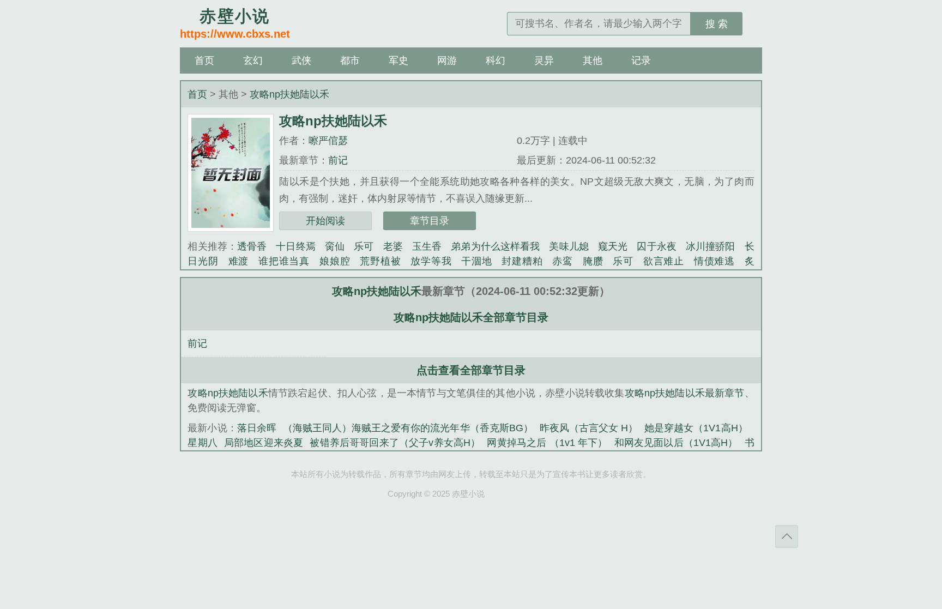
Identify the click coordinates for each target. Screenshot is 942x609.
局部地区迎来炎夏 (263, 442)
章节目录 (429, 220)
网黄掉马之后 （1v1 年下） (547, 442)
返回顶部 (786, 536)
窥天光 (612, 246)
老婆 (393, 246)
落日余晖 (256, 428)
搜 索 (716, 24)
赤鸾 (562, 261)
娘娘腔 (334, 261)
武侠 (301, 60)
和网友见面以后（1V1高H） (676, 442)
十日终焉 (295, 246)
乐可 (363, 246)
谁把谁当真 (284, 261)
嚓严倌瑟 (328, 140)
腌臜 (593, 261)
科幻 (495, 60)
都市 (350, 60)
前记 (338, 160)
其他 (592, 60)
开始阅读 (325, 220)
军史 (398, 60)
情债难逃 (714, 261)
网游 (447, 60)
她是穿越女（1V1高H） (695, 428)
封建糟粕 (522, 261)
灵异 (544, 60)
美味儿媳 (568, 246)
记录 (641, 60)
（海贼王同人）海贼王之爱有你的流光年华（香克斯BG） (408, 428)
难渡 (238, 261)
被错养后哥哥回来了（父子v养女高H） (395, 442)
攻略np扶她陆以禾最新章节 (685, 393)
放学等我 (430, 261)
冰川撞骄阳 (710, 246)
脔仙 (335, 246)
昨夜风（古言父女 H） (589, 428)
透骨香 (252, 246)
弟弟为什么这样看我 (495, 246)
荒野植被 (380, 261)
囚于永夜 (656, 246)
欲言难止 (663, 261)
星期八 (203, 442)
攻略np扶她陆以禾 (289, 94)
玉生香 (427, 246)
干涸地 (476, 261)
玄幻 (253, 60)
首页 (204, 60)
